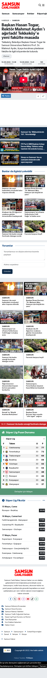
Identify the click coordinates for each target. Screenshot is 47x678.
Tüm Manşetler (11, 619)
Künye (24, 634)
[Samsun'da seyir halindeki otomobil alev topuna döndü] (12, 181)
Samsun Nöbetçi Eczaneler (15, 606)
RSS (8, 650)
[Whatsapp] (37, 599)
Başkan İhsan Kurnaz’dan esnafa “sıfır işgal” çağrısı (34, 414)
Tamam (43, 666)
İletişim (15, 634)
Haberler (5, 20)
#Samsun (6, 56)
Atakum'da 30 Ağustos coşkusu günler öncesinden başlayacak (12, 214)
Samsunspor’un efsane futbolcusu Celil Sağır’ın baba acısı (34, 214)
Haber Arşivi (9, 625)
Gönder (7, 271)
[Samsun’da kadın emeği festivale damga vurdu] (12, 226)
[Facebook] (11, 599)
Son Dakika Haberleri (13, 622)
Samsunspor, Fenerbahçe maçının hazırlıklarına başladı (35, 386)
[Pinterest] (19, 599)
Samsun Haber (9, 639)
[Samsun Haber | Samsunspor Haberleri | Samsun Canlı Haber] (11, 5)
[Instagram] (24, 599)
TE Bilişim (29, 658)
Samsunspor (18, 14)
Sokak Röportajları (34, 632)
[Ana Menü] (43, 5)
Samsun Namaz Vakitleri (14, 611)
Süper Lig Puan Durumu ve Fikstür (18, 617)
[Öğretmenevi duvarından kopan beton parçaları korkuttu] (11, 372)
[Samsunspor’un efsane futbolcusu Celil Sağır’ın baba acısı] (35, 205)
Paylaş (7, 96)
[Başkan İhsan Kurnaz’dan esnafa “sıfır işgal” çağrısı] (35, 400)
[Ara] (40, 5)
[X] (15, 599)
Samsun (5, 14)
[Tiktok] (32, 599)
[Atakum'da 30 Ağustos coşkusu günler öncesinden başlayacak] (12, 205)
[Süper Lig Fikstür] (44, 501)
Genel (6, 634)
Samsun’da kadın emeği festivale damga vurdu (9, 359)
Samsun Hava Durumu (13, 609)
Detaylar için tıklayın (24, 492)
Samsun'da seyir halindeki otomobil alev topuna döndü (12, 190)
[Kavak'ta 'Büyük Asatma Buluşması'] (11, 400)
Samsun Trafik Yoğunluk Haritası (17, 614)
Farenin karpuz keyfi (33, 234)
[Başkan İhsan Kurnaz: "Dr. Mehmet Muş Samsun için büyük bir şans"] (35, 181)
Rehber (30, 14)
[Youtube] (28, 599)
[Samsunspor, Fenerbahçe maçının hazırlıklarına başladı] (35, 372)
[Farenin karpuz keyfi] (35, 226)
